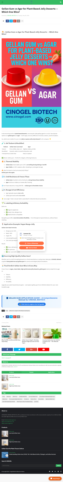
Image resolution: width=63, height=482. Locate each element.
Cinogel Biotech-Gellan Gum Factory (17, 471)
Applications (51, 372)
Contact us (26, 399)
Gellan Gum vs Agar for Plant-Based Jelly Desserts (19, 310)
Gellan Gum (4, 399)
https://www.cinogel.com (7, 423)
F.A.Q (7, 310)
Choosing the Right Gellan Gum (15, 399)
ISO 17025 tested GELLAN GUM (8, 401)
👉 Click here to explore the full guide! (31, 304)
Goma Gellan (41, 399)
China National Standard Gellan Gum (47, 396)
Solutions (9, 396)
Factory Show (33, 399)
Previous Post (5, 322)
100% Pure (15, 396)
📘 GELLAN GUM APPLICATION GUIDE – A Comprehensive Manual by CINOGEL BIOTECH (31, 299)
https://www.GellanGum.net (8, 421)
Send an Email (33, 247)
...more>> (15, 366)
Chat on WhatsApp (32, 243)
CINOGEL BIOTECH (11, 15)
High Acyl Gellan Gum (50, 399)
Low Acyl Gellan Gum (33, 396)
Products (11, 372)
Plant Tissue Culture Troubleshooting (24, 401)
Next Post (58, 322)
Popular (31, 372)
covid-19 (36, 401)
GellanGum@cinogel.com (10, 420)
